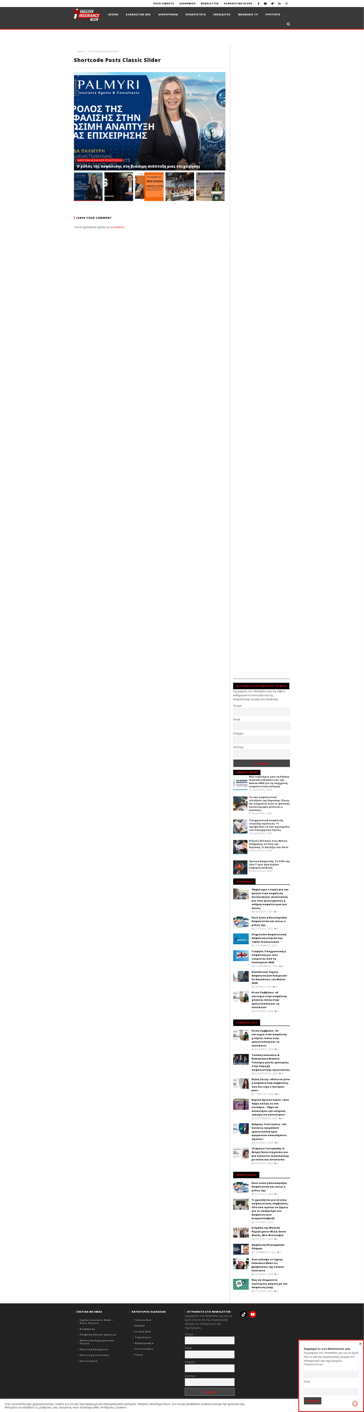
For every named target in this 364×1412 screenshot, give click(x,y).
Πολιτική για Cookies (94, 1355)
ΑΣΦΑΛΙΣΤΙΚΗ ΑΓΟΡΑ (238, 3)
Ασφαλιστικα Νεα (138, 14)
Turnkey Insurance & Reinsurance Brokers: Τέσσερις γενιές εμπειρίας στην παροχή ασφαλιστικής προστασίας (271, 1062)
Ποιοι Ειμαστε (163, 3)
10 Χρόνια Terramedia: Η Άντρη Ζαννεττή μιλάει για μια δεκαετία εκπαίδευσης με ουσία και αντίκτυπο (270, 1154)
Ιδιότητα (238, 747)
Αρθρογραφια (168, 14)
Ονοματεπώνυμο (313, 1364)
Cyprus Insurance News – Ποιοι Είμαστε (97, 1322)
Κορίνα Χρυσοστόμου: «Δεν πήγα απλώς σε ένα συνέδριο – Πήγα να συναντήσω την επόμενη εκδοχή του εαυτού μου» (270, 1107)
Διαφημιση (187, 3)
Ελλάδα (140, 1325)
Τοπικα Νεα (143, 1320)
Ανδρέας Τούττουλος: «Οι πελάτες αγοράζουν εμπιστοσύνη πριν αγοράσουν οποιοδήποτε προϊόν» (269, 1131)
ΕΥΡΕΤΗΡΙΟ (272, 14)
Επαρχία (238, 733)
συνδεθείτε (117, 227)
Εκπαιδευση (221, 14)
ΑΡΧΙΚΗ (113, 14)
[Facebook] (258, 3)
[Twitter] (272, 3)
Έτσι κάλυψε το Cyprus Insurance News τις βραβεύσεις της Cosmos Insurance (268, 1265)
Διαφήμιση (87, 1328)
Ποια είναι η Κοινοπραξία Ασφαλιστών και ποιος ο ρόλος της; (269, 921)
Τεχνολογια (143, 1337)
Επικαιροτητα (196, 14)
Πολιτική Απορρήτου (94, 1349)
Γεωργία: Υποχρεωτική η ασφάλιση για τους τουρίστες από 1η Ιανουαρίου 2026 (269, 957)
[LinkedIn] (279, 3)
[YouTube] (265, 3)
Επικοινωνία (88, 1360)
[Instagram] (286, 3)
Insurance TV (248, 14)
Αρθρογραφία (144, 1343)
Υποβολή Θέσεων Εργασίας (98, 1334)
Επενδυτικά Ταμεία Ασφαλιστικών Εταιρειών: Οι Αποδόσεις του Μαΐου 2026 (269, 977)
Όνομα (237, 705)
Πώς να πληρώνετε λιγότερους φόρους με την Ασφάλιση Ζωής (269, 1283)
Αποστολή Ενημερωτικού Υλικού (97, 1342)
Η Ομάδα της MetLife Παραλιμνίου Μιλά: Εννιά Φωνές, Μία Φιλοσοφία (269, 1231)
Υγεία (139, 1354)
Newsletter (210, 3)
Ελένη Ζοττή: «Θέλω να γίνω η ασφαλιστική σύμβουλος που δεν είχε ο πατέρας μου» (271, 1085)
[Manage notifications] (355, 1404)
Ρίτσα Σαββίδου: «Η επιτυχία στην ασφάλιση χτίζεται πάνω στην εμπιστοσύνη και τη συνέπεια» (269, 1000)
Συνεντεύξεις (144, 1348)
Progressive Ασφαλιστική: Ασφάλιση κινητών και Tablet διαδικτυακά (269, 938)
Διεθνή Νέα (143, 1331)
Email (236, 719)
